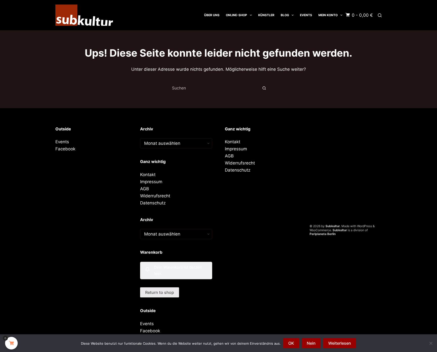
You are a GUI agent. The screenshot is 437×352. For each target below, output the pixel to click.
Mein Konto (328, 15)
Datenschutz (153, 202)
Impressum (151, 181)
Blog (285, 15)
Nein (311, 343)
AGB (144, 188)
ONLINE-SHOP (236, 15)
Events (306, 15)
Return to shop (159, 292)
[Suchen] (380, 15)
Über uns (212, 15)
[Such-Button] (264, 88)
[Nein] (430, 343)
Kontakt (148, 174)
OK (291, 343)
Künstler (266, 15)
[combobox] (213, 88)
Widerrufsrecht (155, 195)
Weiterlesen (339, 343)
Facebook (65, 148)
